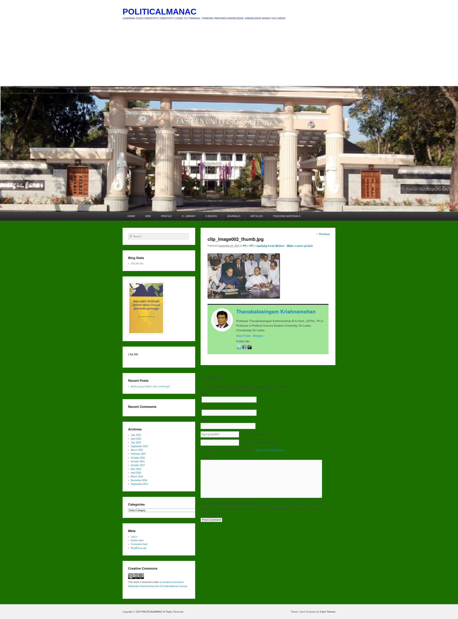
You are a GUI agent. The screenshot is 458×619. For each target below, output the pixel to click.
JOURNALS (233, 216)
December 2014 (139, 480)
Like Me (133, 354)
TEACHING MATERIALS (286, 216)
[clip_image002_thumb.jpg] (244, 297)
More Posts (243, 335)
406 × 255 (248, 245)
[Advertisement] (229, 59)
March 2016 (137, 476)
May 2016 (136, 469)
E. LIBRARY (189, 216)
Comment (207, 457)
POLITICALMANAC (159, 11)
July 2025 (136, 435)
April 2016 (136, 472)
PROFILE (166, 216)
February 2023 (138, 453)
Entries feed (137, 540)
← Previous (323, 234)
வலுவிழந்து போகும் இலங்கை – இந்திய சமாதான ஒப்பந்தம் (284, 245)
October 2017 (138, 465)
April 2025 (136, 438)
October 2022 (138, 457)
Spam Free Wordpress (269, 450)
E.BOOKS (211, 216)
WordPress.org (138, 548)
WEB (148, 216)
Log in (134, 536)
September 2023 (139, 446)
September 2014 (139, 484)
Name (204, 394)
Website (258, 335)
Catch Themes (327, 611)
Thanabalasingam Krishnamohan (276, 311)
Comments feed (139, 544)
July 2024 (136, 442)
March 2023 (137, 450)
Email (204, 407)
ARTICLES (256, 216)
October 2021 (138, 461)
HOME (131, 216)
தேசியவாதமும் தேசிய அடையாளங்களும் (150, 386)
